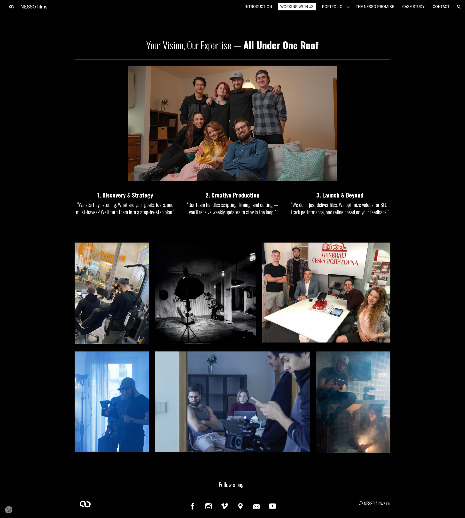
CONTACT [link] (441, 6)
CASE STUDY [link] (413, 6)
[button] (459, 7)
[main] (232, 44)
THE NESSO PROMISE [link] (375, 6)
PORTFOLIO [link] (332, 6)
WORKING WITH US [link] (297, 6)
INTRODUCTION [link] (258, 6)
